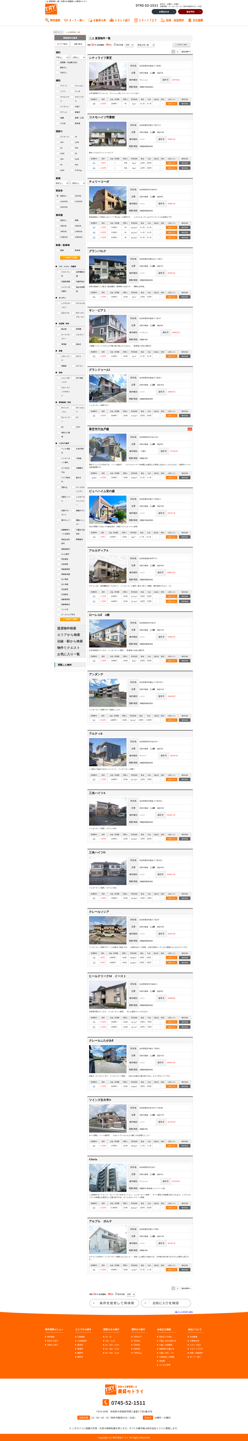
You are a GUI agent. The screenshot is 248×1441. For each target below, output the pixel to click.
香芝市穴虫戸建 (99, 429)
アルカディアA (98, 550)
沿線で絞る (78, 44)
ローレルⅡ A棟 (99, 614)
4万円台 (136, 1341)
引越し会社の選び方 (167, 1341)
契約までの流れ (165, 1336)
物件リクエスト (68, 647)
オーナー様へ (76, 20)
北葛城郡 (81, 1336)
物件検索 (55, 20)
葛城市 (80, 1349)
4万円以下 (137, 1336)
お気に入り (172, 104)
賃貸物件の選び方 (166, 1349)
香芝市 (80, 1345)
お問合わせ (164, 11)
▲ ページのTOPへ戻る (184, 1311)
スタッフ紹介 (122, 20)
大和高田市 (82, 1341)
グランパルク (97, 251)
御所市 (80, 1357)
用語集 (162, 1361)
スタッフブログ (148, 20)
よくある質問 (164, 1365)
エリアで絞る (62, 44)
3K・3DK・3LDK (112, 1349)
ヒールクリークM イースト (107, 976)
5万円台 (136, 1345)
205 (94, 237)
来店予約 (190, 11)
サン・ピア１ (97, 310)
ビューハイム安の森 (102, 491)
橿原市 (80, 1353)
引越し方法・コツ (166, 1353)
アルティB (95, 733)
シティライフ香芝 (100, 57)
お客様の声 (99, 20)
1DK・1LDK (110, 1341)
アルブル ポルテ (100, 1221)
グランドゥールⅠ (99, 369)
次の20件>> (186, 51)
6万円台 (136, 1349)
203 (94, 601)
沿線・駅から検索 (70, 641)
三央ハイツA (97, 793)
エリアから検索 (68, 635)
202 (94, 168)
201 (94, 898)
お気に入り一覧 (68, 654)
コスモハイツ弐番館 (102, 117)
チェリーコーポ (99, 181)
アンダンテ (96, 674)
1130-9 (94, 478)
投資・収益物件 (175, 20)
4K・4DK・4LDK (112, 1353)
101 (94, 163)
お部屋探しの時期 (166, 1357)
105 (94, 227)
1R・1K (108, 1336)
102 (94, 537)
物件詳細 (185, 104)
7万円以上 (137, 1353)
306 (94, 104)
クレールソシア (99, 911)
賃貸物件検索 (66, 628)
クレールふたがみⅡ (101, 1040)
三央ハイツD (97, 852)
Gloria (93, 1159)
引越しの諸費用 (165, 1345)
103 (94, 596)
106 (94, 232)
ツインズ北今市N (100, 1099)
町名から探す (52, 1341)
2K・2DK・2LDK (112, 1345)
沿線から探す (52, 1345)
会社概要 (198, 20)
